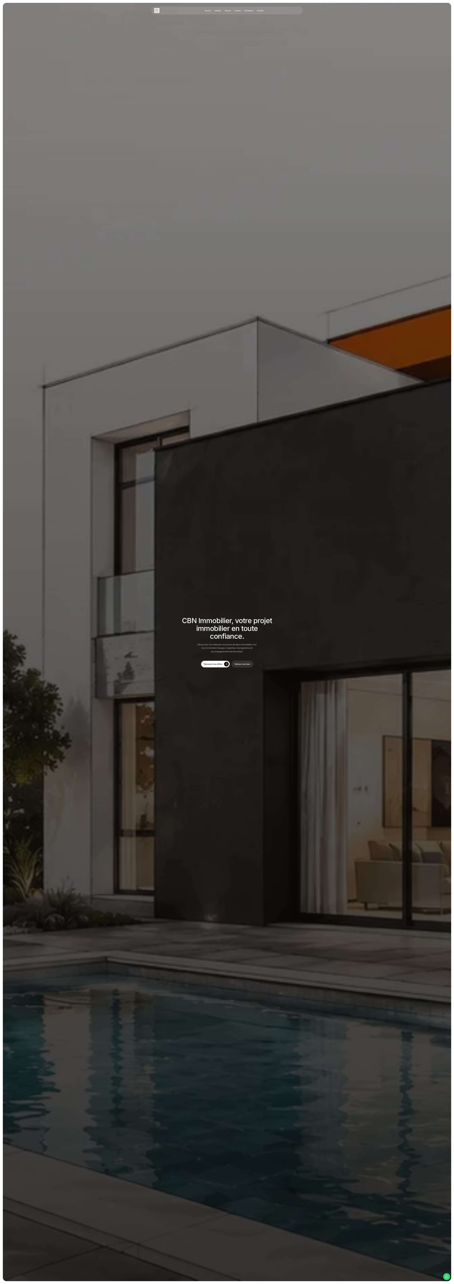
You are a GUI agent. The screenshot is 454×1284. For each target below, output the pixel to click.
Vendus (238, 11)
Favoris (228, 11)
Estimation (249, 11)
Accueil (208, 11)
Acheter (218, 11)
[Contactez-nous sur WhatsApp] (446, 1276)
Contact (260, 11)
